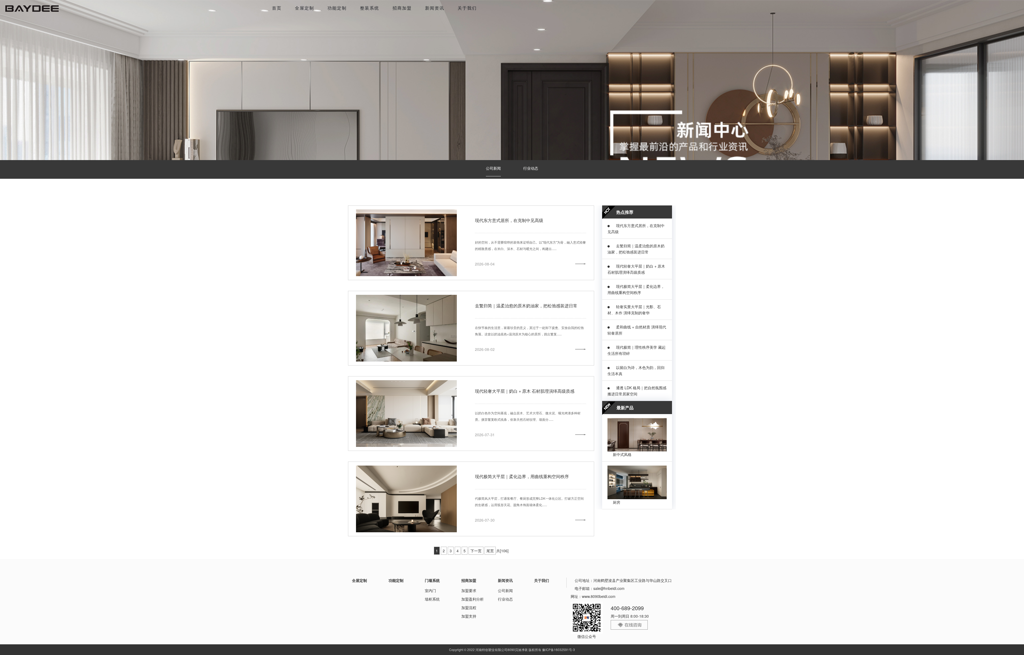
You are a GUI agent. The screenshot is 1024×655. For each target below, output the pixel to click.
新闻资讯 (434, 8)
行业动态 (530, 168)
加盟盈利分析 (472, 599)
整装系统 (369, 8)
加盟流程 (468, 607)
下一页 (476, 550)
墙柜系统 (432, 599)
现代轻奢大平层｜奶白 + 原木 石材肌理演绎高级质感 (524, 391)
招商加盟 (402, 8)
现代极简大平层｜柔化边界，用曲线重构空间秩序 (522, 476)
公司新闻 (493, 168)
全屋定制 (304, 8)
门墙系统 (432, 580)
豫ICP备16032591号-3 (558, 649)
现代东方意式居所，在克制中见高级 (509, 220)
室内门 (430, 590)
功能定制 (337, 8)
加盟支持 (468, 616)
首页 (277, 8)
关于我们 (467, 8)
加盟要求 (468, 590)
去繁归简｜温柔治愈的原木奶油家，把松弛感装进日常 (526, 306)
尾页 (490, 550)
